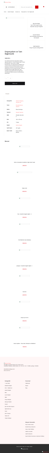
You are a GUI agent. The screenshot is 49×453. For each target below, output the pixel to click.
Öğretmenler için (5, 20)
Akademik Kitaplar (6, 7)
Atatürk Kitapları (5, 13)
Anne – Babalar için (6, 10)
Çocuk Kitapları (5, 17)
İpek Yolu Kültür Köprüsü (7, 23)
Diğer (3, 26)
